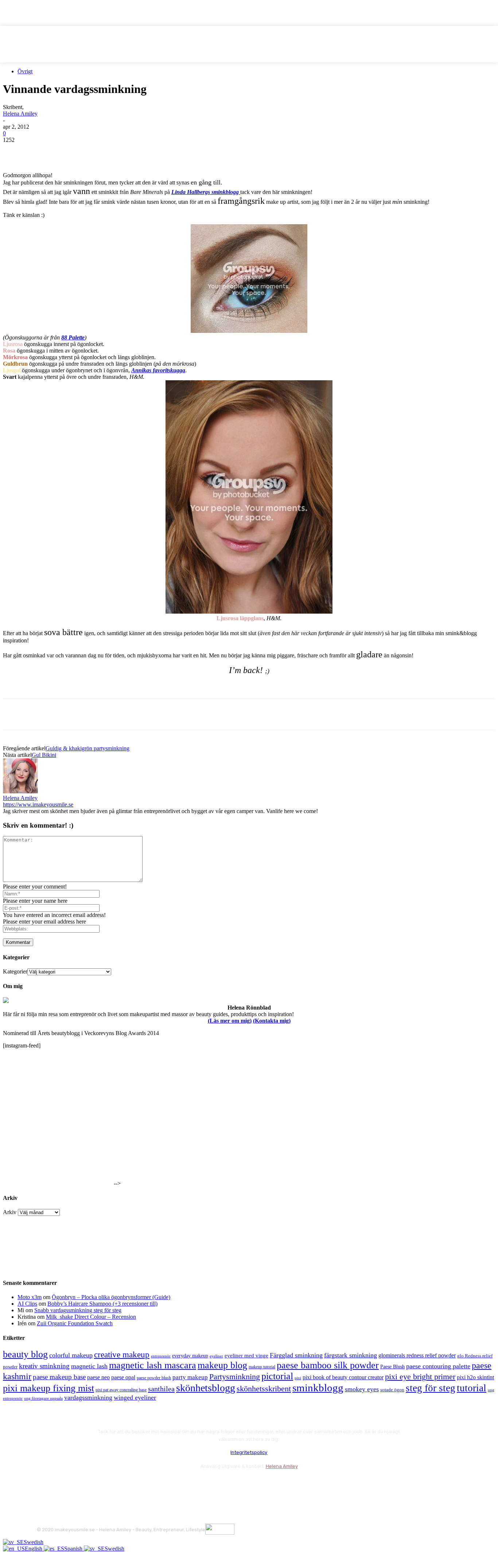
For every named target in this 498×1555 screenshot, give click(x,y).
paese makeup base (59, 1377)
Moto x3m (29, 1297)
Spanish (74, 1549)
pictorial (277, 1376)
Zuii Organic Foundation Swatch (75, 1323)
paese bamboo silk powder (328, 1365)
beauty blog (25, 1354)
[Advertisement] (88, 686)
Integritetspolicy (248, 1452)
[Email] (94, 151)
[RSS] (102, 1484)
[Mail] (82, 1484)
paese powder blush (154, 1378)
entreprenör (161, 1356)
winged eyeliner (135, 1397)
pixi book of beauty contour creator (343, 1377)
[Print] (120, 151)
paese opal (123, 1377)
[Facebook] (15, 151)
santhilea (161, 1389)
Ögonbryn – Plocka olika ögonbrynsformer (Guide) (111, 1297)
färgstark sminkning (350, 1355)
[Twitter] (41, 151)
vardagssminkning (88, 1397)
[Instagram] (63, 1484)
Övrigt (24, 71)
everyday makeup (190, 1355)
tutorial (471, 1388)
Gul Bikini (44, 755)
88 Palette (73, 337)
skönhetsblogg (205, 1387)
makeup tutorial (262, 1367)
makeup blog (222, 1365)
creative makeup (121, 1354)
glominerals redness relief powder (417, 1355)
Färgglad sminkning (296, 1355)
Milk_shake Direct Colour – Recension (91, 1317)
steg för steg (430, 1388)
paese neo (98, 1377)
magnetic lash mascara (152, 1365)
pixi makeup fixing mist (48, 1388)
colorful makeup (71, 1355)
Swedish (33, 1542)
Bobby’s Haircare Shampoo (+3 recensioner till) (102, 1304)
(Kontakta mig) (272, 1021)
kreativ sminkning (44, 1366)
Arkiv (9, 1212)
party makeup (190, 1377)
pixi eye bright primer (420, 1376)
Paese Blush (392, 1366)
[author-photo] (20, 791)
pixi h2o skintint (475, 1377)
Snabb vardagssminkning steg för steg (77, 1310)
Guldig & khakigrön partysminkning (87, 748)
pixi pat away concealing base (121, 1389)
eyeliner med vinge (246, 1355)
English (34, 1549)
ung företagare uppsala (43, 1398)
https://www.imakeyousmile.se (38, 804)
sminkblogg (317, 1387)
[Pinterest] (67, 151)
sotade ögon (392, 1389)
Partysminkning (234, 1376)
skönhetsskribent (264, 1388)
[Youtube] (121, 1484)
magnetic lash (89, 1366)
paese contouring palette (438, 1366)
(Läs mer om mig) (230, 1021)
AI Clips (27, 1304)
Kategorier (15, 971)
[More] (146, 151)
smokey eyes (362, 1389)
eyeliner (216, 1356)
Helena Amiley (20, 113)
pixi (298, 1378)
